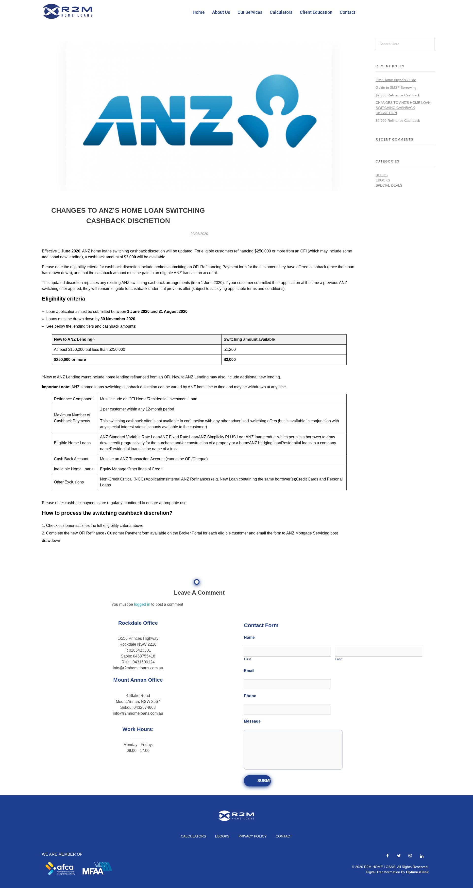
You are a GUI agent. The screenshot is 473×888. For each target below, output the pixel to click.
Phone (250, 696)
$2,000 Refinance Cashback (398, 95)
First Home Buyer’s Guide (396, 80)
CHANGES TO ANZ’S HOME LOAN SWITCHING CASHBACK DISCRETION (403, 108)
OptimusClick (417, 872)
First (247, 659)
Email (249, 671)
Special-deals (389, 185)
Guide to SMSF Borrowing (396, 87)
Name (249, 637)
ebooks (383, 180)
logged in (142, 604)
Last (338, 659)
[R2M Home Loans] (67, 11)
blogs (382, 175)
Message (252, 721)
